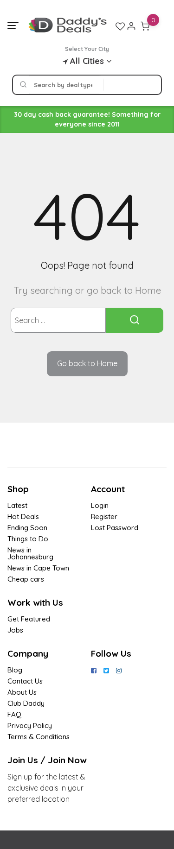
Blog (14, 669)
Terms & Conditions (38, 736)
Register (104, 516)
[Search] (23, 85)
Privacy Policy (29, 725)
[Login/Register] (131, 26)
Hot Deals (23, 516)
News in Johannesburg (30, 553)
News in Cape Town (38, 568)
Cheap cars (25, 579)
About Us (22, 692)
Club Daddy (26, 703)
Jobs (15, 630)
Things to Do (27, 538)
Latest (17, 505)
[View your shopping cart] (145, 26)
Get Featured (28, 619)
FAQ (14, 714)
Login (100, 505)
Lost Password (114, 527)
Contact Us (25, 681)
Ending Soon (27, 527)
